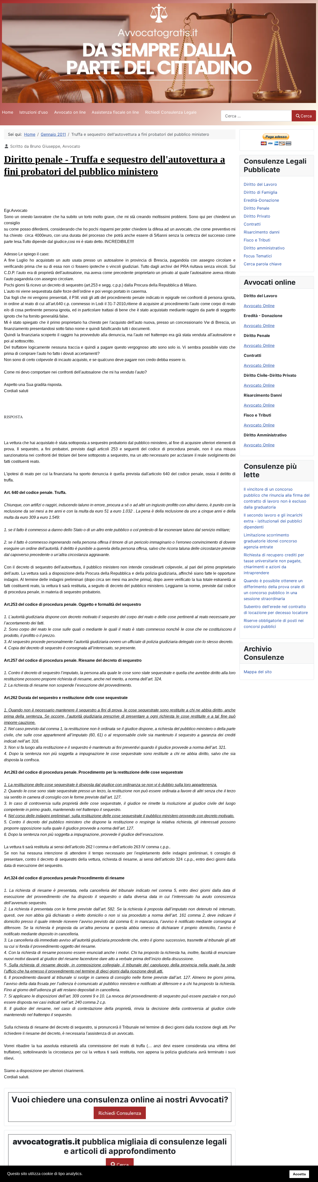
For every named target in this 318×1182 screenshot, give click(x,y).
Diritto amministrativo (264, 247)
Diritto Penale (256, 208)
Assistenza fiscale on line (115, 112)
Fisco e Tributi (257, 239)
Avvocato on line (70, 112)
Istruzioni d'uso (33, 112)
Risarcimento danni (261, 232)
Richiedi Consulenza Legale (171, 112)
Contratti (252, 224)
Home (7, 112)
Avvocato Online (259, 305)
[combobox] (256, 115)
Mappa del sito (258, 671)
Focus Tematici (258, 255)
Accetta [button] (299, 1174)
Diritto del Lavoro (260, 184)
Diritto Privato (257, 216)
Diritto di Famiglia (260, 192)
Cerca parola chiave (262, 263)
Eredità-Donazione (261, 200)
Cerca (306, 115)
